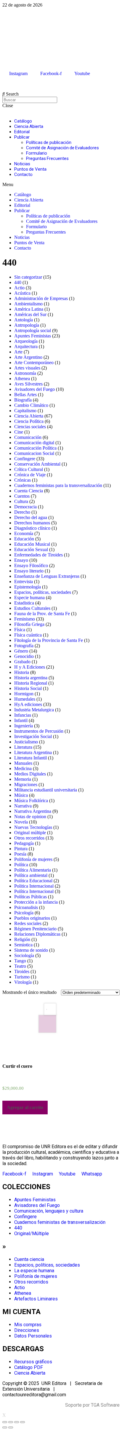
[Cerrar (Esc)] (4, 1422)
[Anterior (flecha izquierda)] (4, 1427)
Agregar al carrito (25, 1107)
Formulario (36, 153)
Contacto (23, 174)
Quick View (47, 1024)
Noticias (22, 163)
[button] (61, 184)
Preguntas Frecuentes (47, 158)
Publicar (22, 137)
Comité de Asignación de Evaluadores (62, 147)
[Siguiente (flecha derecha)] (10, 1427)
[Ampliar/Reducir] (22, 1422)
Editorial (22, 131)
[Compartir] (10, 1422)
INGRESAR (12, 84)
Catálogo (23, 121)
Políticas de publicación (48, 142)
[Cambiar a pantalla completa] (16, 1422)
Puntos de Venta (30, 169)
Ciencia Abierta (28, 126)
